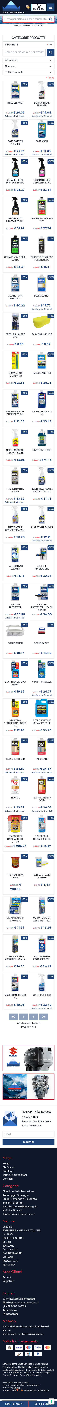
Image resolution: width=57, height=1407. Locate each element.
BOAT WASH (42, 141)
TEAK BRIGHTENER (15, 759)
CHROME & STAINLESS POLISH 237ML (42, 258)
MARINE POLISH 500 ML (42, 413)
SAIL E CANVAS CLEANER (15, 567)
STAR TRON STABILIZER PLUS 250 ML (15, 723)
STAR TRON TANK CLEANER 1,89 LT (42, 722)
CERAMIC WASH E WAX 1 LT (42, 220)
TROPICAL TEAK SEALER (15, 876)
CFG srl (7, 1241)
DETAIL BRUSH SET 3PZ (15, 336)
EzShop (17, 1388)
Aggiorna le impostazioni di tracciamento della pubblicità (28, 1370)
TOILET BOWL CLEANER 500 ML (42, 837)
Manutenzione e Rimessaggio (20, 1206)
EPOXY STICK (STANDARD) (15, 374)
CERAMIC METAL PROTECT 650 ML (15, 181)
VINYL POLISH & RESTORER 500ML (42, 958)
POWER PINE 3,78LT (42, 450)
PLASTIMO (9, 1264)
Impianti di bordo (12, 1202)
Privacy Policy (9, 1375)
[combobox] (28, 19)
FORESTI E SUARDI (13, 1238)
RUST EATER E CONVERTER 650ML (15, 529)
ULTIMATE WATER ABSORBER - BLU (42, 919)
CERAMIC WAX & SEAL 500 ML (15, 258)
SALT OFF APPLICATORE (42, 567)
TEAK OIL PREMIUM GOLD (42, 799)
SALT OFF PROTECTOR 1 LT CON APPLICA (42, 607)
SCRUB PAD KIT (42, 643)
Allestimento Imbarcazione (18, 1191)
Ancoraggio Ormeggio (15, 1195)
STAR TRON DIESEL (41, 682)
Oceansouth (10, 1249)
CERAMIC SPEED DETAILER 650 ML (42, 181)
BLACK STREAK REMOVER (42, 104)
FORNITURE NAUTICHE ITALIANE (21, 1230)
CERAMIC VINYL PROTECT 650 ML (15, 220)
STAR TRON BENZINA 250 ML (15, 683)
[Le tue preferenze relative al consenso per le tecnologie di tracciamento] (51, 1401)
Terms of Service (27, 1375)
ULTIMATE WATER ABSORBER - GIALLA (15, 958)
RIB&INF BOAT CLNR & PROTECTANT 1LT (42, 490)
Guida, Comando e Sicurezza (20, 1198)
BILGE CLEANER (15, 103)
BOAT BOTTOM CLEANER (15, 143)
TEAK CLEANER (41, 759)
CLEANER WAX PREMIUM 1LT (15, 297)
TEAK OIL (15, 797)
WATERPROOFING (42, 995)
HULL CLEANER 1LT (42, 373)
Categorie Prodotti (28, 38)
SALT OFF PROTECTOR (15, 606)
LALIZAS (8, 1234)
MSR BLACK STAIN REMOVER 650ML (15, 451)
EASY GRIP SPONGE (42, 334)
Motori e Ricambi (12, 1210)
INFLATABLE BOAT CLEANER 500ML (15, 413)
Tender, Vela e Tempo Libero (19, 1214)
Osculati (7, 1226)
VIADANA (8, 1257)
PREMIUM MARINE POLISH (15, 490)
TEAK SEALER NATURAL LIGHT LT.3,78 (15, 839)
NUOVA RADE (10, 1260)
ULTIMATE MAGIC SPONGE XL (15, 919)
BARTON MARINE (12, 1253)
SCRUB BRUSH (15, 643)
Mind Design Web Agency (37, 1390)
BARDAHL (8, 1245)
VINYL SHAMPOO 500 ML (15, 996)
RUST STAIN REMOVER (42, 527)
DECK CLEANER (41, 295)
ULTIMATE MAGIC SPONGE (42, 876)
